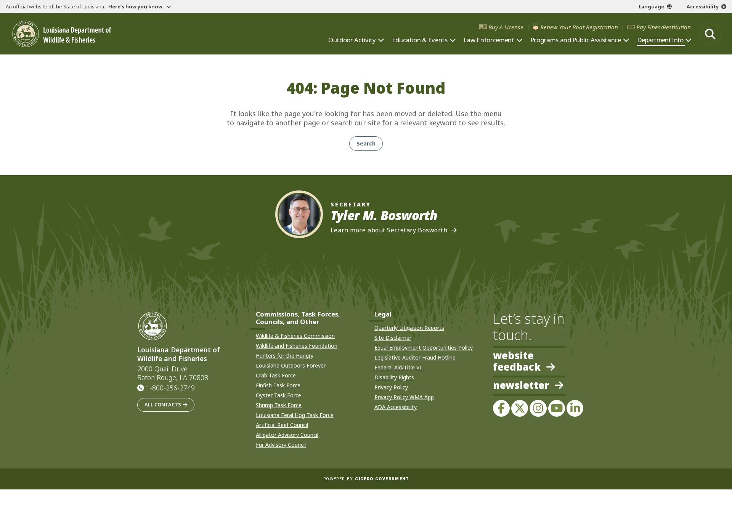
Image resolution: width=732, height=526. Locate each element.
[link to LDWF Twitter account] (519, 408)
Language (651, 6)
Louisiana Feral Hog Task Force (295, 415)
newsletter (521, 386)
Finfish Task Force (278, 385)
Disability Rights (394, 377)
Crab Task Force (276, 375)
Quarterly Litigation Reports (409, 327)
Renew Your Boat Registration (579, 27)
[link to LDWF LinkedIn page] (575, 408)
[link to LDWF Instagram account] (538, 408)
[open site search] (710, 33)
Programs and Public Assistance (575, 40)
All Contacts (162, 404)
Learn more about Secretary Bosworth (389, 230)
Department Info (660, 40)
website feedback (517, 361)
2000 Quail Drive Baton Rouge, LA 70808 (172, 373)
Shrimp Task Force (279, 405)
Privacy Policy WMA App (404, 397)
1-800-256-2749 (170, 387)
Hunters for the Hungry (284, 355)
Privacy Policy (391, 387)
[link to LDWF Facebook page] (501, 408)
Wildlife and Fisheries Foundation (296, 345)
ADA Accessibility (395, 407)
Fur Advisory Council (281, 444)
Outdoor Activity (352, 40)
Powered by (366, 478)
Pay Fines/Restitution (663, 27)
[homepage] (61, 34)
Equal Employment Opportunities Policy (423, 347)
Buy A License (505, 27)
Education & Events (420, 40)
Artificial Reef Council (282, 424)
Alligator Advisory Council (287, 434)
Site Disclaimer (392, 337)
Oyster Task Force (278, 395)
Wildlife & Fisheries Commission (295, 335)
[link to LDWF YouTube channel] (556, 408)
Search (366, 143)
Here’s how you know (136, 6)
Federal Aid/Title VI (397, 367)
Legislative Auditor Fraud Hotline (415, 357)
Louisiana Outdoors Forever (291, 365)
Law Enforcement (489, 40)
